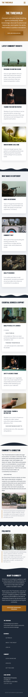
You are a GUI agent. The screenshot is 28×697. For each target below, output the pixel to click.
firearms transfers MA (13, 343)
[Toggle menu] (24, 2)
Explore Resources (14, 33)
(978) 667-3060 (8, 683)
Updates (8, 663)
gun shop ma (8, 474)
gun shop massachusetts (14, 426)
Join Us (8, 647)
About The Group (11, 642)
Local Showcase (11, 658)
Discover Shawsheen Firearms (14, 608)
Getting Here (10, 668)
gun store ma (10, 333)
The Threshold (7, 2)
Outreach (9, 638)
